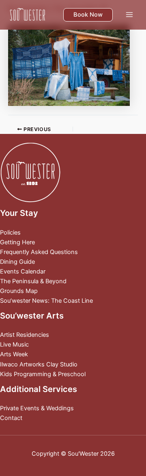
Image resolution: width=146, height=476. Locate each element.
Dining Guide (17, 261)
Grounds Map (19, 291)
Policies (10, 232)
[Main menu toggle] (129, 14)
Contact (11, 418)
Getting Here (17, 242)
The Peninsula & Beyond (33, 281)
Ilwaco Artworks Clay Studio (38, 364)
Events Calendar (22, 271)
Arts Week (14, 354)
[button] (88, 15)
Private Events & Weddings (37, 408)
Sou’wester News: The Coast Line (46, 300)
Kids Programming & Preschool (43, 374)
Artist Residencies (24, 334)
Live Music (14, 344)
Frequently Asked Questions (39, 252)
